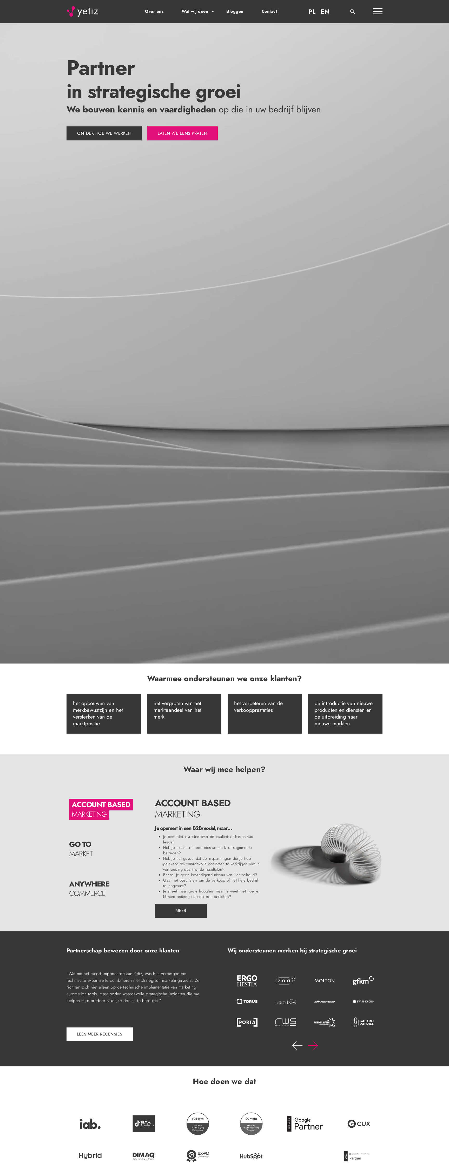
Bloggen (234, 11)
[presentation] (297, 1045)
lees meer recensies (99, 1034)
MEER (181, 910)
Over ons (154, 11)
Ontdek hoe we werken (104, 133)
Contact (269, 11)
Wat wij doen (195, 11)
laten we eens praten (182, 133)
